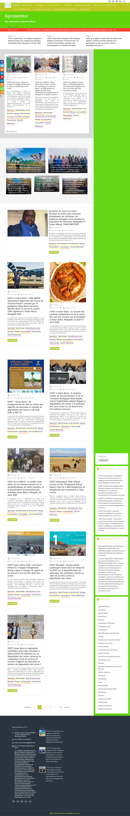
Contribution (85, 9)
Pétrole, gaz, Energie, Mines (104, 5)
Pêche (67, 5)
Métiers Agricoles (104, 672)
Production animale (104, 699)
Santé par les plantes (105, 705)
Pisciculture (102, 692)
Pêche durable (55, 343)
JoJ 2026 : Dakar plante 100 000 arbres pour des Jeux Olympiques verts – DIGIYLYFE (111, 561)
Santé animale (103, 702)
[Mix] (2, 85)
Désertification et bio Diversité (45, 116)
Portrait (101, 695)
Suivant (66, 707)
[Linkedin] (2, 73)
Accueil (16, 5)
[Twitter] (2, 66)
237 (60, 707)
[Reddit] (2, 69)
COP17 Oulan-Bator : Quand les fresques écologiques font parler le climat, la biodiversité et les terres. (18, 85)
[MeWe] (2, 81)
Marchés (101, 663)
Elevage (39, 5)
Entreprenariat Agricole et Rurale (109, 640)
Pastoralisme (11, 120)
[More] (2, 92)
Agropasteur (16, 15)
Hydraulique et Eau (83, 5)
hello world (102, 546)
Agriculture (27, 5)
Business (101, 620)
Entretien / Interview (41, 9)
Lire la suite (54, 252)
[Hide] (1, 96)
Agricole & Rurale (104, 606)
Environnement (53, 5)
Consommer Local (104, 626)
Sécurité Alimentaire (21, 9)
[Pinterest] (2, 77)
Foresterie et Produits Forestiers (18, 117)
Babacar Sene (15, 74)
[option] (71, 30)
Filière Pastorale (103, 653)
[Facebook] (2, 62)
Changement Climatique (106, 623)
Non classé (101, 675)
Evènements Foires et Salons (65, 9)
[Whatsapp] (2, 88)
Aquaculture (102, 616)
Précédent (27, 707)
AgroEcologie (48, 113)
